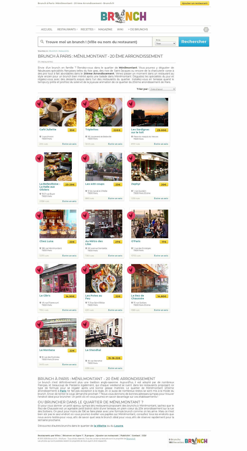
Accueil (46, 29)
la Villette (100, 425)
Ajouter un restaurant (194, 3)
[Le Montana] (57, 332)
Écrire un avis (69, 144)
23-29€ (70, 184)
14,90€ (70, 296)
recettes (87, 29)
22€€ (116, 130)
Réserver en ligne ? (73, 435)
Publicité (125, 435)
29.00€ (161, 130)
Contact (136, 435)
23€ (117, 184)
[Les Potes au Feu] (103, 278)
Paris (63, 390)
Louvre (118, 425)
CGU (144, 435)
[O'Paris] (149, 223)
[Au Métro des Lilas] (103, 223)
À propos (89, 435)
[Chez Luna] (57, 223)
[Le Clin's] (57, 278)
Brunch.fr (131, 438)
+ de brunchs (138, 29)
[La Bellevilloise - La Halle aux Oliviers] (57, 166)
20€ (163, 184)
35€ (72, 130)
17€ (164, 241)
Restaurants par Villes (49, 435)
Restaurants (66, 29)
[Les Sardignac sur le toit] (149, 112)
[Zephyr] (149, 166)
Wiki (120, 29)
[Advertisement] (192, 100)
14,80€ (161, 296)
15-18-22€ (114, 358)
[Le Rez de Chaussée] (149, 278)
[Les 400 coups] (103, 166)
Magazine (105, 29)
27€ (117, 241)
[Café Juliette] (57, 112)
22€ (117, 296)
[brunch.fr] (123, 16)
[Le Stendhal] (103, 332)
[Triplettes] (103, 112)
